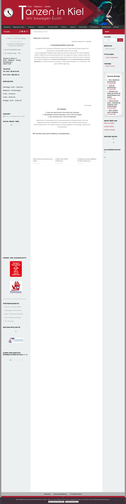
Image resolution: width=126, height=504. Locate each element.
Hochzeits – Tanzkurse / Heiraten (13, 306)
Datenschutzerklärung (60, 494)
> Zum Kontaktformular (12, 50)
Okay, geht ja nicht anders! (56, 501)
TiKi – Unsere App (9, 321)
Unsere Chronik (109, 130)
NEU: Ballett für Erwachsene (113, 81)
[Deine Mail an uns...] (22, 31)
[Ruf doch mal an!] (20, 31)
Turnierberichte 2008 (40, 31)
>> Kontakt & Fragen (76, 494)
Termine (116, 27)
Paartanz (31, 27)
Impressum (47, 494)
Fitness (63, 27)
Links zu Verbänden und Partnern (13, 317)
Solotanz (41, 27)
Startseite (7, 27)
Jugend (72, 27)
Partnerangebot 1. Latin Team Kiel (13, 310)
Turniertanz (94, 27)
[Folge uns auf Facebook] (24, 31)
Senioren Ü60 (52, 27)
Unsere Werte (109, 126)
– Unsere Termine (109, 66)
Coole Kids (82, 27)
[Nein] (124, 501)
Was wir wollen (109, 123)
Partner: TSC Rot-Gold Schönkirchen (14, 314)
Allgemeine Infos (18, 27)
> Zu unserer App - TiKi (12, 53)
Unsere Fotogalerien (112, 57)
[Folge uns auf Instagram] (27, 31)
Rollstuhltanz (106, 27)
